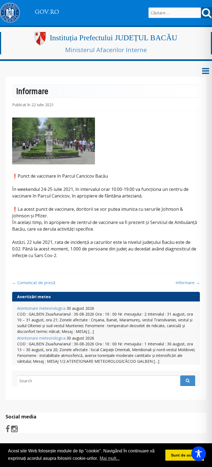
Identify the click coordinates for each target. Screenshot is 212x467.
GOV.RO (47, 11)
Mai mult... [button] (110, 458)
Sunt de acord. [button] (184, 455)
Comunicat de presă (33, 282)
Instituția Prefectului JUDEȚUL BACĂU (113, 37)
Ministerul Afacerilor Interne (106, 50)
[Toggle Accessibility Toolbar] (198, 453)
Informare (188, 282)
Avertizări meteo (34, 296)
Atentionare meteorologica (41, 308)
